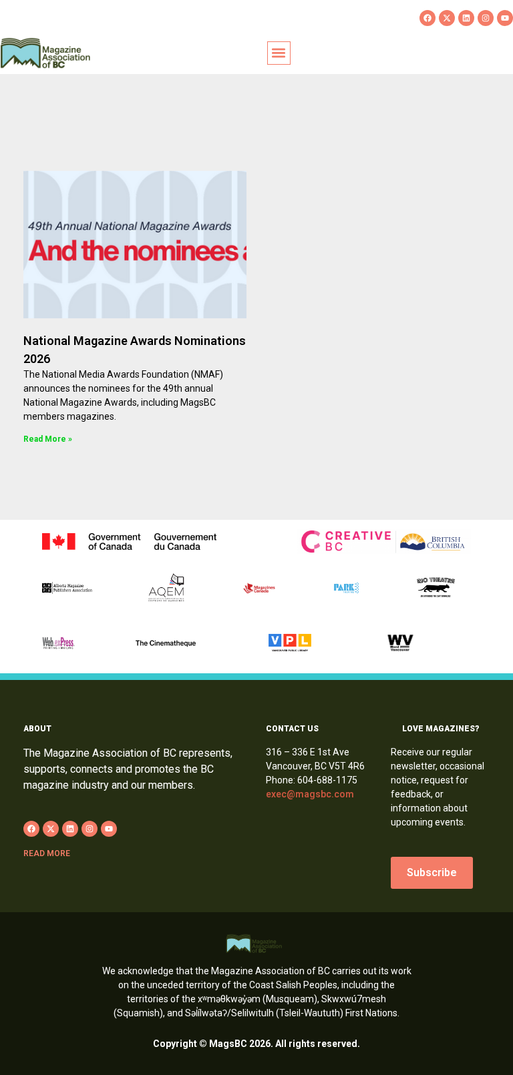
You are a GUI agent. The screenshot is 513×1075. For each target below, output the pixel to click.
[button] (279, 53)
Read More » (47, 439)
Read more (46, 853)
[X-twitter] (447, 18)
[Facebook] (427, 18)
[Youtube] (505, 18)
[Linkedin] (466, 18)
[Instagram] (486, 18)
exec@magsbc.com (310, 794)
